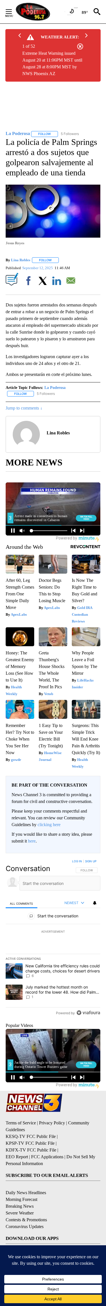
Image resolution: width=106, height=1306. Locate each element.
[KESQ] (40, 12)
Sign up (90, 861)
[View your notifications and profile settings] (94, 903)
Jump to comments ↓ (24, 408)
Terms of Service (21, 1122)
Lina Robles (20, 260)
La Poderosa (55, 388)
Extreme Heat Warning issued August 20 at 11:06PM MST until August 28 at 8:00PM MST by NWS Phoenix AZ (52, 63)
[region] (53, 938)
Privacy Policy (52, 1122)
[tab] (21, 903)
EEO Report (17, 1156)
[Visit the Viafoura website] (88, 1012)
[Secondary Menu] (13, 11)
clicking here (49, 824)
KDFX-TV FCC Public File (31, 1150)
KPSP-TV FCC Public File (30, 1143)
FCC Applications (47, 1156)
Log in (77, 861)
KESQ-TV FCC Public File (31, 1136)
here (32, 841)
